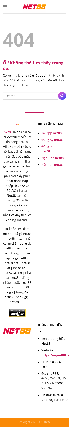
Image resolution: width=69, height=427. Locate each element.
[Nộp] (62, 96)
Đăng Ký (52, 140)
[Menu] (5, 6)
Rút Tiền (52, 165)
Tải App (51, 133)
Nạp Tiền (52, 158)
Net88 (8, 132)
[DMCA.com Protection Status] (17, 312)
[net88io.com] (34, 6)
